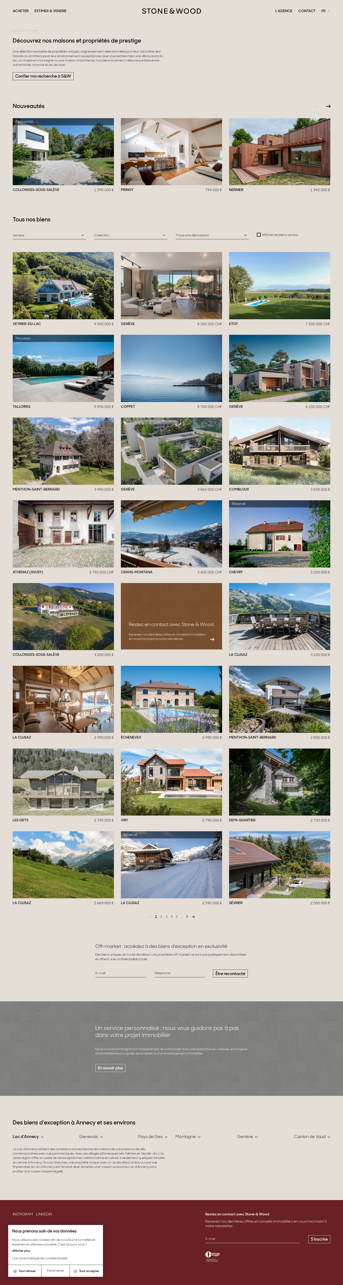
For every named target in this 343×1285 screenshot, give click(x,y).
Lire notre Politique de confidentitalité (39, 1258)
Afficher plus (21, 1251)
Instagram (23, 1214)
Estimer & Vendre (50, 11)
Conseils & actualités (30, 1232)
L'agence (283, 11)
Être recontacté (230, 974)
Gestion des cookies (29, 1251)
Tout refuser (27, 1271)
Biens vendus (24, 1226)
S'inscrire (319, 1239)
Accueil (18, 30)
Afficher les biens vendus (280, 235)
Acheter (21, 11)
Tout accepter (89, 1271)
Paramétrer (55, 1270)
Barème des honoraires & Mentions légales (48, 1245)
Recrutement (24, 1239)
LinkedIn (44, 1214)
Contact (307, 11)
